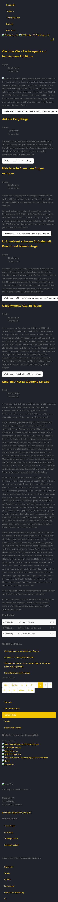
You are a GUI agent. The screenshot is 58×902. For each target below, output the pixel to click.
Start (6, 685)
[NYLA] (5, 761)
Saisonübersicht (11, 845)
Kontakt (9, 24)
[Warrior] (10, 751)
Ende (30, 690)
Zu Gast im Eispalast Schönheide (19, 657)
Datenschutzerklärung (14, 892)
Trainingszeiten (13, 18)
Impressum (9, 886)
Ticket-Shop (9, 826)
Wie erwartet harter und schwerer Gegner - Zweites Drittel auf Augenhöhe (27, 665)
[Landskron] (8, 764)
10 (14, 690)
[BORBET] (11, 754)
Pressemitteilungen (12, 728)
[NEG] (25, 758)
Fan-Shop (10, 30)
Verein (7, 721)
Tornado (10, 11)
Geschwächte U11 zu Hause (22, 305)
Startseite (10, 5)
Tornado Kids (10, 715)
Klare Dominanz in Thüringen (17, 673)
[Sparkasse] (20, 744)
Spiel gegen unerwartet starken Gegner (21, 651)
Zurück (15, 685)
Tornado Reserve (12, 708)
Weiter (22, 690)
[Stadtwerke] (11, 747)
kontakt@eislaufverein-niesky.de (16, 813)
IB (5, 899)
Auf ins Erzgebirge (15, 119)
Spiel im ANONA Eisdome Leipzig (26, 381)
